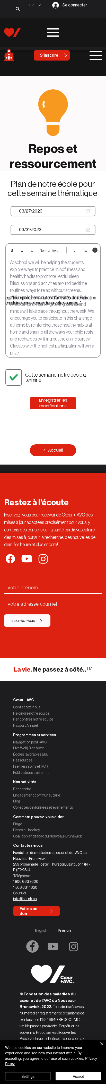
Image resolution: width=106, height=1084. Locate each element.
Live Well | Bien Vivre (28, 748)
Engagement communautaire (36, 795)
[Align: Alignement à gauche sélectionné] (75, 250)
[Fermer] (99, 1047)
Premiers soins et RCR (30, 766)
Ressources (22, 760)
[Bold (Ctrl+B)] (12, 250)
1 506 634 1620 (25, 887)
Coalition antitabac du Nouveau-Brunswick (47, 836)
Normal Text (49, 250)
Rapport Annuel (25, 725)
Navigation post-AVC (30, 742)
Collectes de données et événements (43, 807)
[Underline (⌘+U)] (32, 250)
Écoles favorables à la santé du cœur (31, 754)
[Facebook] (32, 946)
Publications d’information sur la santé (31, 772)
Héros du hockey (26, 830)
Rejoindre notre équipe (31, 713)
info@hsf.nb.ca (25, 899)
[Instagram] (73, 946)
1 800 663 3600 (25, 881)
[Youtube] (53, 946)
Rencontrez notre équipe (33, 719)
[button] (53, 845)
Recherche (22, 789)
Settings (27, 1076)
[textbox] (53, 308)
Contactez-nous (26, 707)
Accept (78, 1076)
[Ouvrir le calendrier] (88, 211)
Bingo (17, 824)
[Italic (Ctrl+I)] (22, 250)
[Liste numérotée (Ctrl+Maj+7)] (85, 250)
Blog (16, 801)
